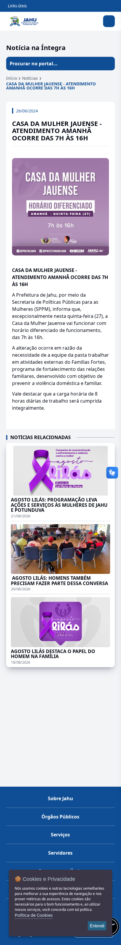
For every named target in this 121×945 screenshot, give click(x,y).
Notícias (30, 78)
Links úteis (17, 6)
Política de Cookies (34, 915)
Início (11, 78)
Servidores (60, 853)
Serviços (60, 834)
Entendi (97, 925)
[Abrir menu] (109, 21)
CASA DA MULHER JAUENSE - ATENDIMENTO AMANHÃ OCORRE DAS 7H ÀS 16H (51, 86)
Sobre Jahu (60, 798)
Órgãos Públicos (60, 816)
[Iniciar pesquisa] (108, 63)
